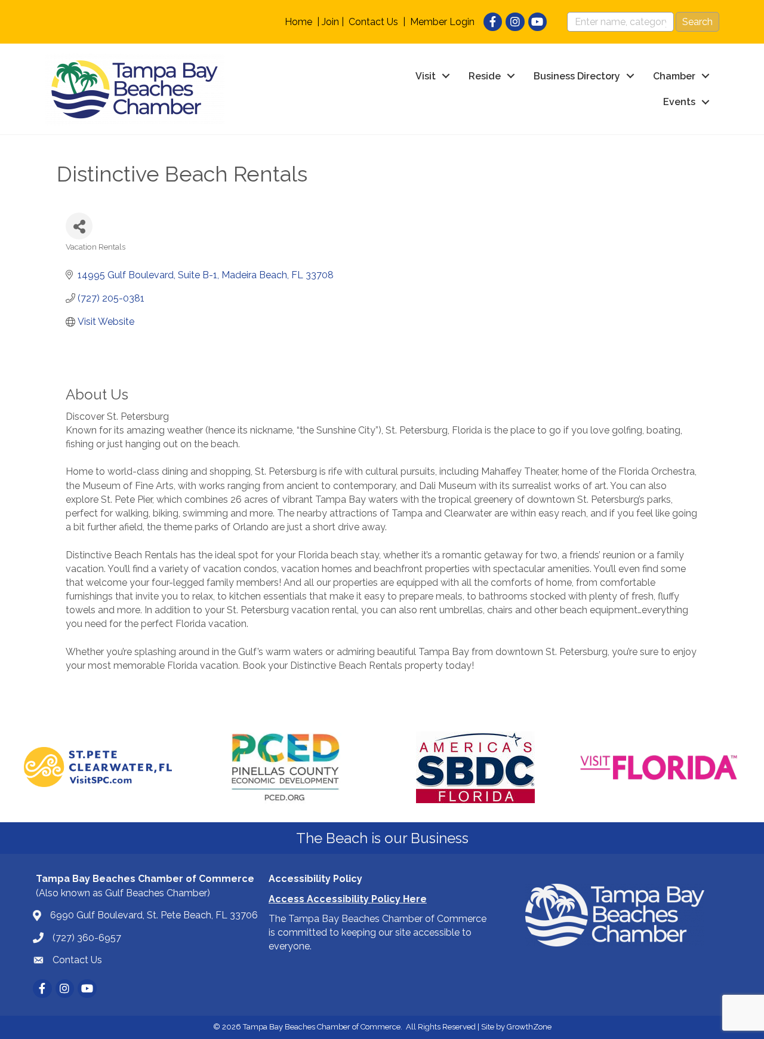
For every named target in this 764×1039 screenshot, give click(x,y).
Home (298, 21)
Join (330, 21)
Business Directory (577, 76)
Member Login (442, 21)
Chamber (674, 76)
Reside (485, 76)
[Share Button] (79, 226)
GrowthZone (529, 1026)
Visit (425, 76)
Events (679, 101)
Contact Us (373, 21)
